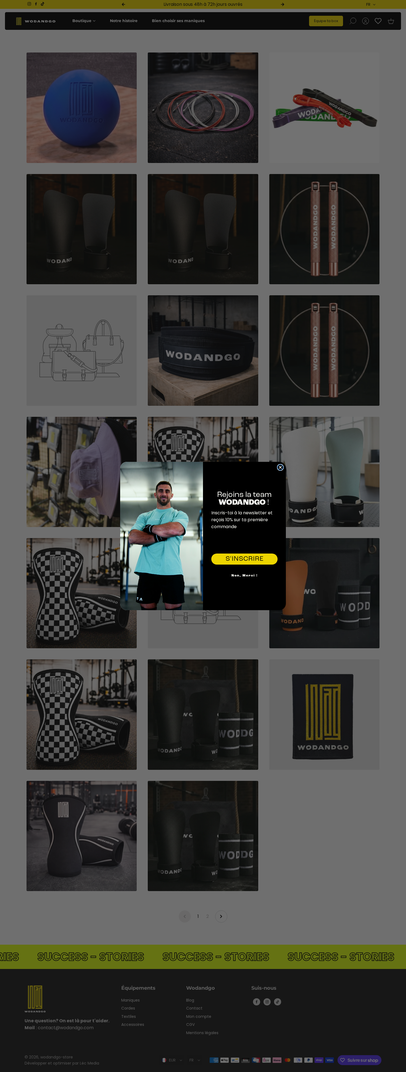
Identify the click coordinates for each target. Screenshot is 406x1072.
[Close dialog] (280, 467)
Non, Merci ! (244, 575)
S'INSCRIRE (244, 559)
